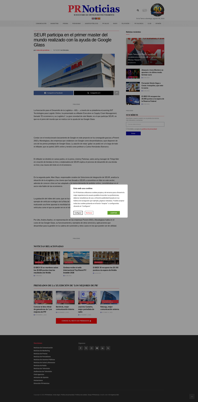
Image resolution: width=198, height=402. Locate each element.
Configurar (78, 213)
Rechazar (89, 213)
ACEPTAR (113, 213)
